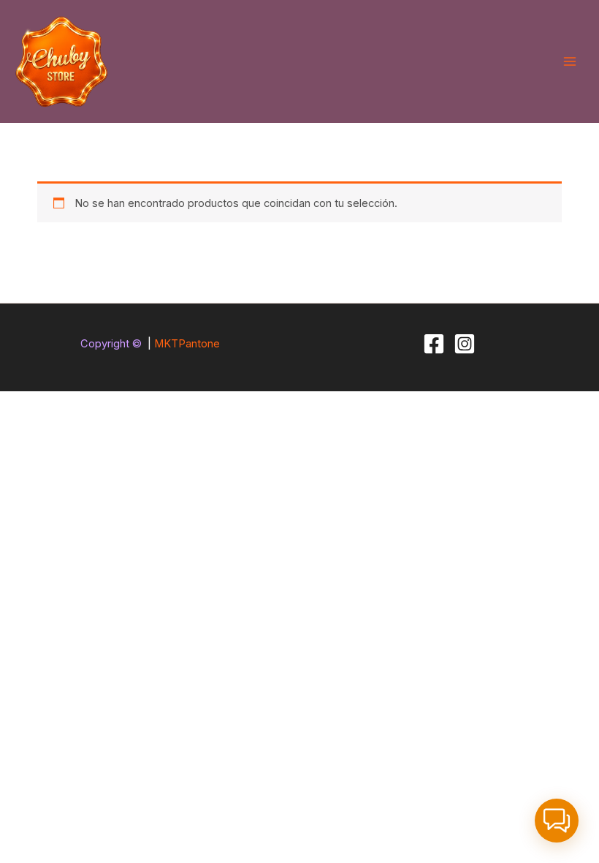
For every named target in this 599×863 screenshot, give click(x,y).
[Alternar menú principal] (569, 61)
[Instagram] (465, 344)
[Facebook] (434, 344)
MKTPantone (187, 343)
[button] (557, 821)
